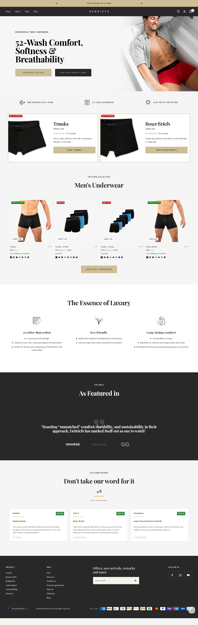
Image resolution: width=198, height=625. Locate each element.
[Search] (178, 11)
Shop (8, 11)
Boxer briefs (11, 577)
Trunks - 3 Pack (62, 246)
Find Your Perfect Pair (73, 72)
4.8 (187, 247)
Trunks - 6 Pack (107, 246)
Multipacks (10, 581)
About (17, 11)
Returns (50, 589)
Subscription (11, 585)
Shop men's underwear (99, 269)
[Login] (184, 11)
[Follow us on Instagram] (180, 575)
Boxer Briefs (151, 246)
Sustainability (12, 589)
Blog (35, 11)
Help (27, 11)
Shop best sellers (33, 72)
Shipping (50, 593)
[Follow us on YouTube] (188, 575)
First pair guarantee (55, 585)
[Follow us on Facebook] (172, 575)
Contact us (51, 581)
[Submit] (135, 581)
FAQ (48, 572)
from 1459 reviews (99, 500)
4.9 (51, 247)
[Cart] (190, 11)
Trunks (13, 246)
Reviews (9, 593)
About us (51, 577)
